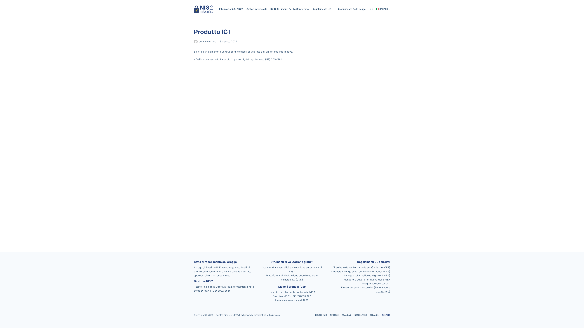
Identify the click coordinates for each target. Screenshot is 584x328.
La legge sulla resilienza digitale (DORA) (367, 275)
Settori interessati (257, 9)
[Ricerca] (371, 9)
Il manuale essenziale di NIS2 (292, 300)
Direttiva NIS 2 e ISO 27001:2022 (292, 296)
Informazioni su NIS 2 (231, 9)
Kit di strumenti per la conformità (289, 9)
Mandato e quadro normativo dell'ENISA (367, 279)
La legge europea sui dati (375, 283)
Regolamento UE (322, 9)
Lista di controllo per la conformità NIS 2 (292, 292)
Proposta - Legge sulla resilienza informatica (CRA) (360, 271)
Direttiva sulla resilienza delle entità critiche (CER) (361, 267)
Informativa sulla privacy (267, 315)
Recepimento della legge (351, 9)
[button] (383, 9)
